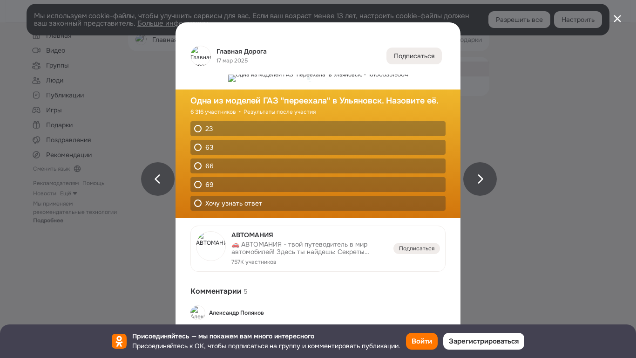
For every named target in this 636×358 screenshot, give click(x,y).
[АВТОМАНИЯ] (318, 249)
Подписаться (414, 56)
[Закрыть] (617, 18)
